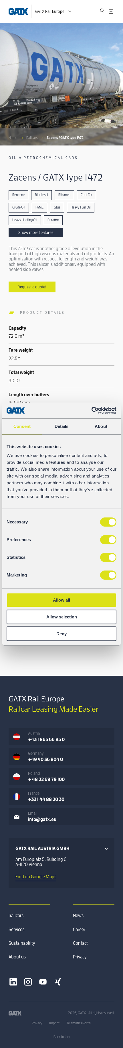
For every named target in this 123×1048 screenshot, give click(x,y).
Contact (80, 943)
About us (17, 957)
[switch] (108, 539)
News (78, 915)
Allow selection (61, 616)
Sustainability (22, 943)
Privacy (79, 957)
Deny (61, 633)
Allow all (61, 600)
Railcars (31, 137)
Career (79, 929)
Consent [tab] (22, 426)
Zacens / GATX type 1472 (65, 137)
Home (13, 137)
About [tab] (101, 426)
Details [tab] (62, 426)
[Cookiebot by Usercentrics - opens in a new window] (91, 410)
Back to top (61, 1037)
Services (16, 929)
